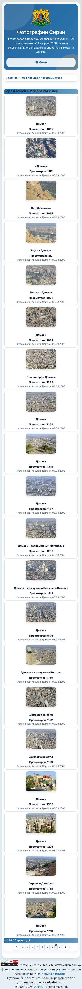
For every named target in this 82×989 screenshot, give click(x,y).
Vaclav (37, 986)
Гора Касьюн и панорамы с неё (41, 77)
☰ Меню (41, 62)
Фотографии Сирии (41, 32)
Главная (12, 77)
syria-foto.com (55, 973)
